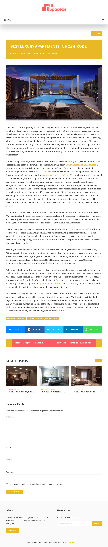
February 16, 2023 (80, 389)
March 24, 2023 (14, 389)
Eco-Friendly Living (35, 318)
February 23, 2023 (48, 389)
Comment (11, 417)
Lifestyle (26, 53)
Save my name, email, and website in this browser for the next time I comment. (40, 484)
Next (100, 360)
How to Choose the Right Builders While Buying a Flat (80, 343)
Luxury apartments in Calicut (55, 175)
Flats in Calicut (51, 318)
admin (15, 53)
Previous (97, 360)
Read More (12, 530)
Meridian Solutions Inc (73, 542)
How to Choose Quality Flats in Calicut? (31, 391)
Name (9, 447)
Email (9, 460)
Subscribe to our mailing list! (68, 518)
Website (9, 472)
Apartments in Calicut (16, 318)
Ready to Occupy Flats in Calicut (29, 343)
